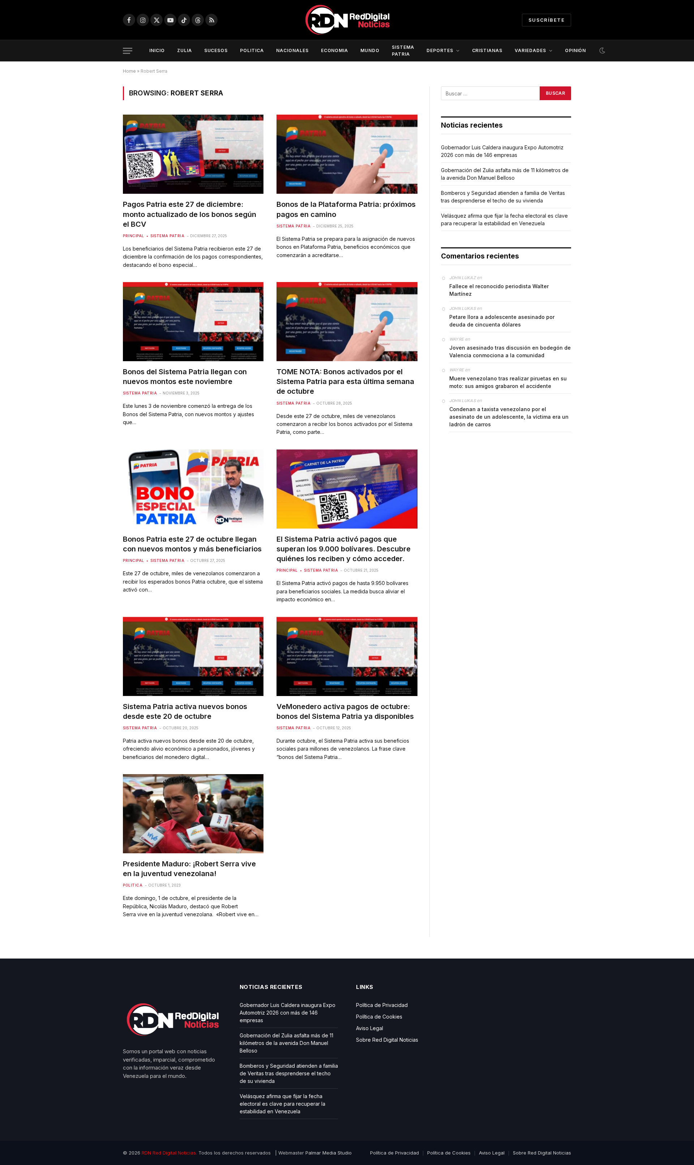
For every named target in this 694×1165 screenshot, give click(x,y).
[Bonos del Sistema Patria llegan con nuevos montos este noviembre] (193, 321)
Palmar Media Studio (328, 1153)
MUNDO (370, 50)
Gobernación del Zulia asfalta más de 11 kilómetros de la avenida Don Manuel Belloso (286, 1043)
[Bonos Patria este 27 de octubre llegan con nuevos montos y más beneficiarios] (193, 489)
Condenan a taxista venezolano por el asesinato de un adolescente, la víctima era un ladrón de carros (509, 416)
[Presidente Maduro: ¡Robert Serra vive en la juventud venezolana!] (193, 813)
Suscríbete (546, 20)
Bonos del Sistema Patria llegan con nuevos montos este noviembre (185, 376)
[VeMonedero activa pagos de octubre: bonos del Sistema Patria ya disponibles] (347, 656)
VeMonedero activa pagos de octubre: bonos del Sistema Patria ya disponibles (345, 711)
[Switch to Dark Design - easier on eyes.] (601, 50)
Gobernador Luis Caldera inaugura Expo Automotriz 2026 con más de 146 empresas (287, 1012)
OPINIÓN (575, 50)
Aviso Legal (369, 1028)
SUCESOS (216, 50)
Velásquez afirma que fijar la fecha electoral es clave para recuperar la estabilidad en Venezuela (282, 1103)
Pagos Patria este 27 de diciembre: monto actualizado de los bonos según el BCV (189, 214)
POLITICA (252, 50)
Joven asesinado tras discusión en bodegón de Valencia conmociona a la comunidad (510, 351)
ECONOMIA (334, 50)
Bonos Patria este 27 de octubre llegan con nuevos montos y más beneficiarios (192, 544)
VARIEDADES (530, 50)
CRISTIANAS (487, 50)
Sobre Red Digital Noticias (387, 1040)
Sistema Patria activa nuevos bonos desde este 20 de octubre (185, 711)
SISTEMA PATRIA (403, 50)
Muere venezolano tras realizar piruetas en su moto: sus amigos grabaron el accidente (508, 382)
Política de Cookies (379, 1016)
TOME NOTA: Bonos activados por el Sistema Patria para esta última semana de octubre (345, 381)
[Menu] (127, 51)
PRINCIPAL (133, 236)
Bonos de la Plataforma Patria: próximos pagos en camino (346, 209)
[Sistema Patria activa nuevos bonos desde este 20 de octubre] (193, 656)
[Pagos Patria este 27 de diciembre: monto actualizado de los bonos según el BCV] (193, 154)
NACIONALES (292, 50)
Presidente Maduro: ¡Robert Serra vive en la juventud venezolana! (189, 868)
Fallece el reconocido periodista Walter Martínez (499, 290)
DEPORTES (440, 50)
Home (129, 71)
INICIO (157, 50)
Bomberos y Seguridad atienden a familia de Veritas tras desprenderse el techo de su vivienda (289, 1073)
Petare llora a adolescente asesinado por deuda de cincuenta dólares (501, 321)
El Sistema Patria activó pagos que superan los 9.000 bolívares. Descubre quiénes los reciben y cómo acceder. (344, 549)
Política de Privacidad (382, 1005)
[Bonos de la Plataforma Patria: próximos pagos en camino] (347, 154)
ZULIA (184, 50)
